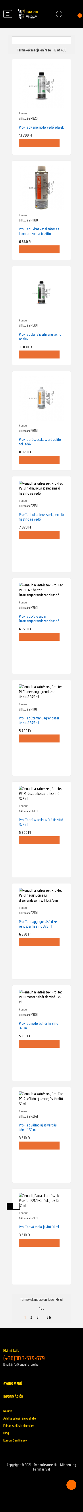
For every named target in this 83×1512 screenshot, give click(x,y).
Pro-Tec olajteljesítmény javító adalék (40, 336)
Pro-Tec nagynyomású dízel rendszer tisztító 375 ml (38, 924)
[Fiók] (69, 14)
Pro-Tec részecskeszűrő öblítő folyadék (40, 441)
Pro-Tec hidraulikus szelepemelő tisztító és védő (41, 516)
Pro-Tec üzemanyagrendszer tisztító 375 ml (39, 720)
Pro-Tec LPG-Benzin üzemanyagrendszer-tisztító (39, 618)
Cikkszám (24, 118)
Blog (6, 1433)
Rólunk (7, 1411)
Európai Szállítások (15, 1440)
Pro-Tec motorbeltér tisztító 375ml (38, 1025)
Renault (23, 113)
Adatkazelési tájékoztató (19, 1418)
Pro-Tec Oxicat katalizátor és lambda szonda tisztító (39, 231)
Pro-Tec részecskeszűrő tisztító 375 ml (41, 822)
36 (49, 1317)
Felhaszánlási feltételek (18, 1425)
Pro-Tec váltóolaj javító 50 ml (39, 1227)
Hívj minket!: (24, 1355)
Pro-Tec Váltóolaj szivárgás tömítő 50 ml (38, 1127)
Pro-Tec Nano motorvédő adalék (41, 127)
